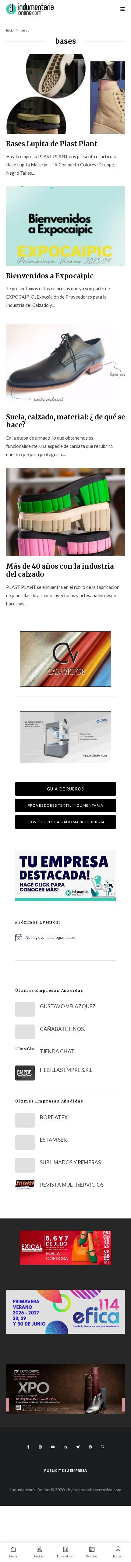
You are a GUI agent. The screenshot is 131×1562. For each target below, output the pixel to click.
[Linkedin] (65, 1447)
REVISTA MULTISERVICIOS (72, 1184)
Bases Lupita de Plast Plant (51, 144)
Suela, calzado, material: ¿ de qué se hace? (65, 421)
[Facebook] (28, 1447)
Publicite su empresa (65, 1470)
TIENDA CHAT (57, 1051)
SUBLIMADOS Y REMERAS (70, 1162)
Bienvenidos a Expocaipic (50, 276)
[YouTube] (52, 1447)
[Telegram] (77, 1447)
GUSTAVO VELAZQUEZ (68, 1006)
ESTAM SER (53, 1139)
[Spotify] (90, 1447)
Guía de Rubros (65, 789)
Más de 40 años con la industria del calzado (60, 570)
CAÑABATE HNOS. (62, 1029)
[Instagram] (40, 1447)
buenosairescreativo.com (97, 1489)
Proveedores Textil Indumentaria (65, 805)
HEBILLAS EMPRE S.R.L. (67, 1070)
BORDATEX (54, 1117)
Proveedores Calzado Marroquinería (66, 822)
